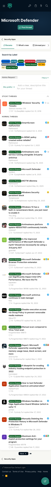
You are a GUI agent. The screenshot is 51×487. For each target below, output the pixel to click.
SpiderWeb (20, 376)
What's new (23, 45)
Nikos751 (12, 318)
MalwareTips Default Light (15, 467)
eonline (20, 447)
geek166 (12, 250)
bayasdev (12, 282)
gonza (18, 303)
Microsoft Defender (31, 169)
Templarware (14, 198)
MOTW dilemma (29, 181)
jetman (11, 410)
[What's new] (41, 6)
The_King (12, 216)
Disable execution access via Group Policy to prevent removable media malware (27, 312)
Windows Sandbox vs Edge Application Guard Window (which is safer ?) (28, 404)
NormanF (21, 253)
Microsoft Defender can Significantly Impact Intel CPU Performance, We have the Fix (25, 277)
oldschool (20, 218)
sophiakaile (20, 174)
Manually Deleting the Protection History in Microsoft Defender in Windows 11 (28, 421)
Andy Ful (20, 145)
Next (22, 454)
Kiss (10, 301)
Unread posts (41, 45)
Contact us (6, 471)
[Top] (3, 476)
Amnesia (12, 265)
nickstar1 (12, 230)
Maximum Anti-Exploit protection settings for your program (25, 439)
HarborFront (14, 389)
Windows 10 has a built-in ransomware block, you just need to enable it (28, 210)
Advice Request (8, 77)
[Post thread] (45, 481)
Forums (8, 45)
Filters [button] (44, 78)
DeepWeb (20, 111)
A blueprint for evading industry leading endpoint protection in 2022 (27, 368)
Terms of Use (18, 471)
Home (45, 471)
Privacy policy (30, 471)
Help (39, 471)
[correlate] (13, 374)
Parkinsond (13, 128)
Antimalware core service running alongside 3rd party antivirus (25, 155)
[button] (4, 6)
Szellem (12, 172)
